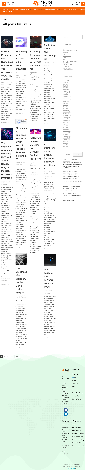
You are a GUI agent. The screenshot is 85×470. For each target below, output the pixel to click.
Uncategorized (68, 69)
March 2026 (66, 89)
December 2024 (67, 115)
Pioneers (66, 63)
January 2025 (66, 113)
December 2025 (67, 94)
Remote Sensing (68, 64)
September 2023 (67, 139)
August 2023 (66, 141)
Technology (4, 184)
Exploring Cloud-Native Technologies (50, 52)
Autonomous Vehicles (70, 50)
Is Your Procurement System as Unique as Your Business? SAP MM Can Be (7, 65)
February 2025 (66, 112)
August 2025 (66, 101)
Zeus (2, 84)
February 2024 (66, 131)
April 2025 (65, 108)
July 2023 (65, 143)
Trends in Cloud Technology (70, 171)
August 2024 (66, 122)
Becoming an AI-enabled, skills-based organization (21, 62)
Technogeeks (71, 468)
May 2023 (65, 146)
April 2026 (65, 87)
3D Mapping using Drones (69, 193)
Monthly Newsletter (21, 79)
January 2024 (66, 132)
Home (5, 19)
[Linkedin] (66, 414)
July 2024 (65, 124)
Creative (65, 54)
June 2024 (65, 125)
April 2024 (65, 127)
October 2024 (66, 119)
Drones (65, 57)
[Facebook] (66, 410)
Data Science (67, 56)
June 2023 (65, 144)
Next (13, 356)
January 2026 (66, 93)
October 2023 (66, 138)
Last (17, 356)
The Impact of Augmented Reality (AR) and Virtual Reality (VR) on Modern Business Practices (7, 160)
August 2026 (66, 80)
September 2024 (67, 120)
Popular (68, 154)
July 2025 (65, 103)
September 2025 (67, 99)
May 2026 (65, 86)
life (64, 59)
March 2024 (66, 129)
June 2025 (65, 105)
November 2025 (67, 96)
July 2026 (65, 82)
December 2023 (67, 134)
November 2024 (67, 117)
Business (8, 84)
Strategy (66, 66)
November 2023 (67, 136)
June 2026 (65, 84)
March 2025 (66, 110)
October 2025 (66, 98)
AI (63, 49)
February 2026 (66, 91)
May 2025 (65, 106)
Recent (77, 154)
